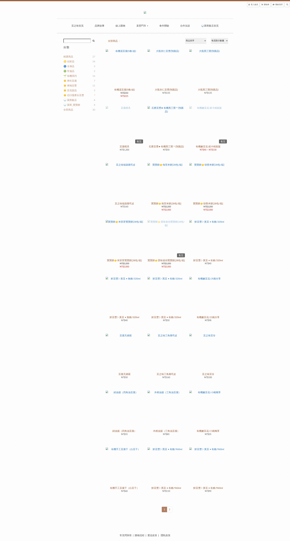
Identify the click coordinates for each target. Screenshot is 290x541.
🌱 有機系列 (70, 76)
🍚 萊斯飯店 (70, 100)
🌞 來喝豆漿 (70, 85)
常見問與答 (126, 535)
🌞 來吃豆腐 (70, 81)
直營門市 (141, 26)
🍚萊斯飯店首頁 (210, 26)
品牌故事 (99, 26)
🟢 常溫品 (68, 71)
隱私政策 (165, 535)
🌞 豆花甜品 (70, 90)
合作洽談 (185, 26)
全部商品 (68, 110)
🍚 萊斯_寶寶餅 (71, 105)
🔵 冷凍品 (68, 66)
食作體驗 (164, 26)
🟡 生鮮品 (68, 61)
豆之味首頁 (77, 26)
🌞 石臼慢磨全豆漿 (73, 95)
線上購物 (120, 26)
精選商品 (68, 57)
